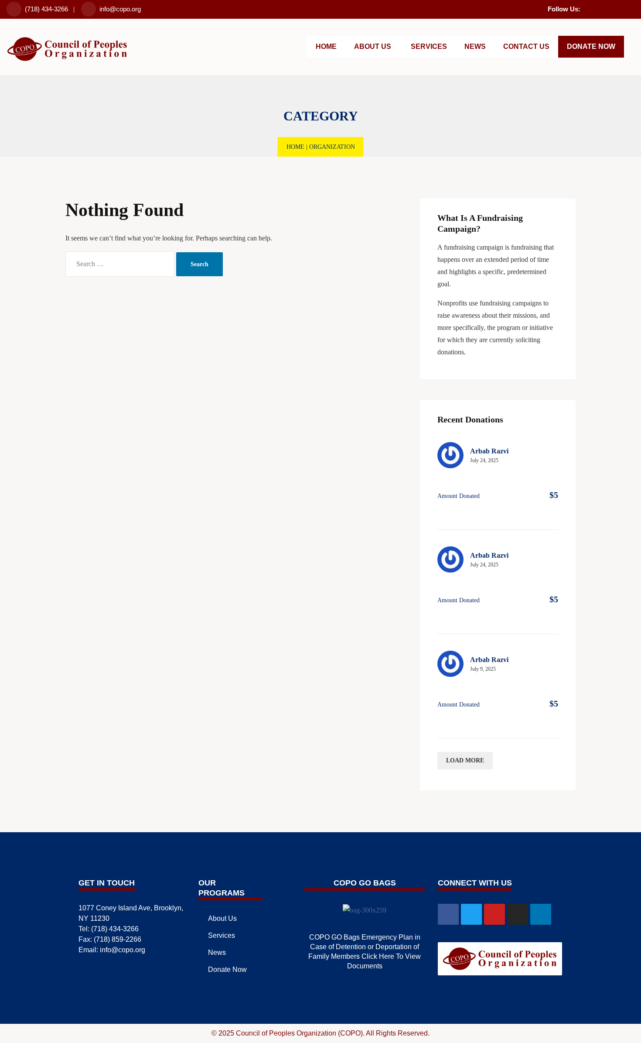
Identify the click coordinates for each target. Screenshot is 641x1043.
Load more (465, 760)
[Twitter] (596, 7)
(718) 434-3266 (46, 9)
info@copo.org (120, 9)
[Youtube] (608, 7)
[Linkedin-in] (630, 7)
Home (295, 147)
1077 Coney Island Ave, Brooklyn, (130, 908)
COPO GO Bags (365, 882)
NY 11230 (93, 918)
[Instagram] (619, 7)
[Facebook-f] (585, 7)
